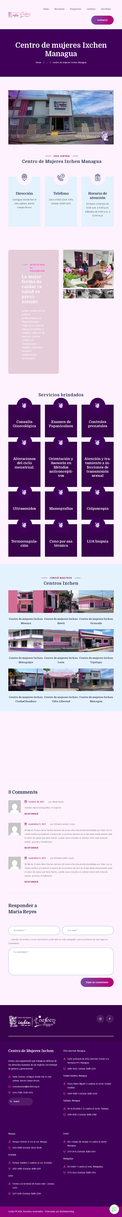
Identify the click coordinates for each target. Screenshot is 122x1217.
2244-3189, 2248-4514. (22, 1092)
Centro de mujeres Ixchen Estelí (61, 621)
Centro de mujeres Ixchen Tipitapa (96, 660)
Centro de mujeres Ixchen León (61, 660)
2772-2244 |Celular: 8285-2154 (81, 1172)
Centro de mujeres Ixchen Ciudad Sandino (26, 699)
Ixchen (11, 1211)
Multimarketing (67, 1211)
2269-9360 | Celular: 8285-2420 (82, 1093)
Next (109, 269)
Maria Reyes (22, 911)
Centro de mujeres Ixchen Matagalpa (26, 660)
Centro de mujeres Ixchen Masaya (26, 621)
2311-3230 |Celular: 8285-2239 (26, 1193)
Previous (67, 269)
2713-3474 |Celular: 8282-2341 (81, 1151)
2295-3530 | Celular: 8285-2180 (82, 1114)
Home (38, 62)
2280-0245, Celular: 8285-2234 (81, 1069)
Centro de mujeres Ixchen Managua (96, 699)
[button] (114, 1209)
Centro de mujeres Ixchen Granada (96, 621)
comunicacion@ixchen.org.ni (25, 1086)
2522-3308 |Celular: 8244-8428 (27, 1147)
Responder (32, 814)
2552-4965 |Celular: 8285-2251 (26, 1169)
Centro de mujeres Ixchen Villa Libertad (61, 699)
